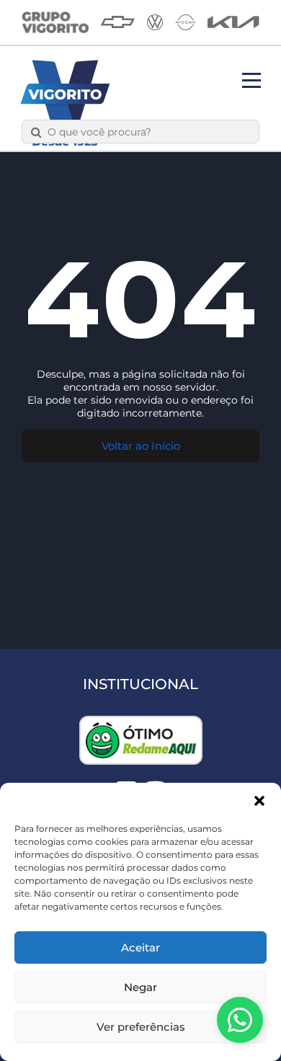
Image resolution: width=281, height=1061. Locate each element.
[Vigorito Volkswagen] (155, 22)
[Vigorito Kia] (233, 22)
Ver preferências (141, 1027)
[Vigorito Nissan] (185, 22)
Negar (140, 987)
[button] (259, 801)
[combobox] (149, 131)
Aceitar (140, 947)
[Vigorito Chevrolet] (118, 22)
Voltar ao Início (141, 446)
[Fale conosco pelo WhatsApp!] (240, 1020)
